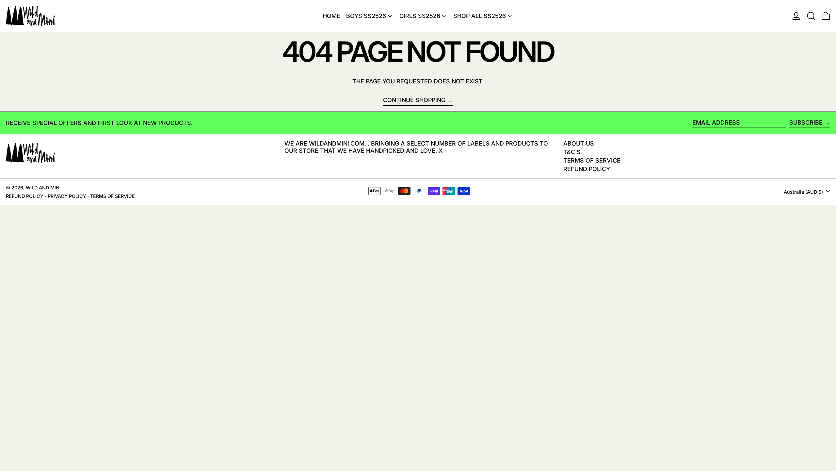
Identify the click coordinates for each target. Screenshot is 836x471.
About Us (578, 143)
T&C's (572, 151)
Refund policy (586, 169)
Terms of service (112, 196)
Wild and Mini (43, 187)
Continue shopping (414, 99)
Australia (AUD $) (804, 192)
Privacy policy (67, 196)
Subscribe (806, 122)
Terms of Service (591, 160)
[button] (811, 16)
